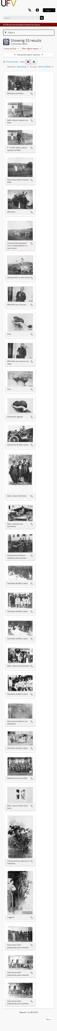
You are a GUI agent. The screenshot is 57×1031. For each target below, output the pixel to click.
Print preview (12, 61)
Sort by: (33, 66)
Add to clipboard (31, 93)
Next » (49, 1019)
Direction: (11, 66)
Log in (48, 10)
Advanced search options (28, 54)
